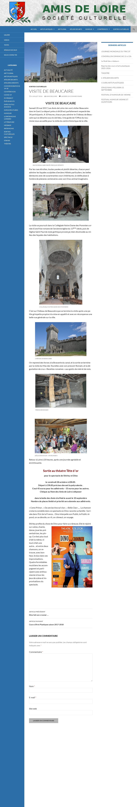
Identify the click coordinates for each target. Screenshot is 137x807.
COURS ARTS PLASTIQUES (112, 83)
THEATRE (105, 73)
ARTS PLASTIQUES (46, 29)
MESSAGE (7, 125)
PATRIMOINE (9, 128)
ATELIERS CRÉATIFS (11, 83)
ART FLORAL (62, 29)
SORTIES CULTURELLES (121, 29)
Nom (32, 686)
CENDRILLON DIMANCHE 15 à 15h (116, 56)
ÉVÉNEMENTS (9, 101)
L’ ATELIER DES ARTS (110, 78)
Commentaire (36, 652)
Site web (33, 708)
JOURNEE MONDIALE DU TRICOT (115, 51)
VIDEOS (6, 40)
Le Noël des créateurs (110, 61)
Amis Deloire (51, 96)
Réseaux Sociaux (10, 50)
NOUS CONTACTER (10, 55)
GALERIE (7, 35)
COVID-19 (8, 95)
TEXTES (6, 45)
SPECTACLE (8, 137)
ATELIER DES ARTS (76, 29)
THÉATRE (7, 144)
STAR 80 (7, 140)
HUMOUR (88, 29)
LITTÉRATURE (9, 122)
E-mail (32, 697)
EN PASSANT (8, 98)
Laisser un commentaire (71, 96)
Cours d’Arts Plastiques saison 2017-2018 (46, 623)
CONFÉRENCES (102, 29)
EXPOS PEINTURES (11, 110)
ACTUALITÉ (8, 70)
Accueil (34, 29)
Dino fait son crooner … (39, 613)
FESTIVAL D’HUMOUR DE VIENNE (116, 95)
